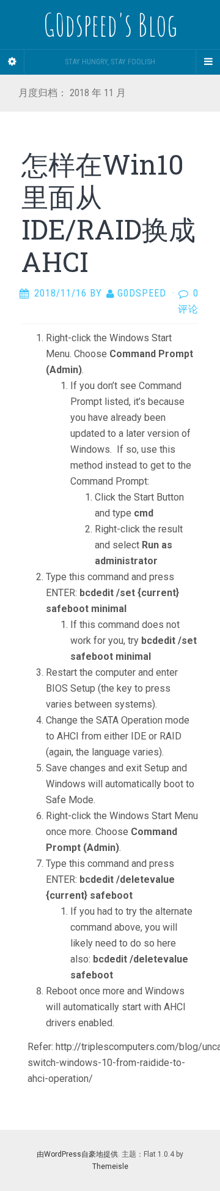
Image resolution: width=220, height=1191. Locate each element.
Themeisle (110, 1166)
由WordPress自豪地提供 (77, 1154)
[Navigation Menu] (208, 62)
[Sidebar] (12, 62)
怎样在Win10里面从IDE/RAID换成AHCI (108, 212)
